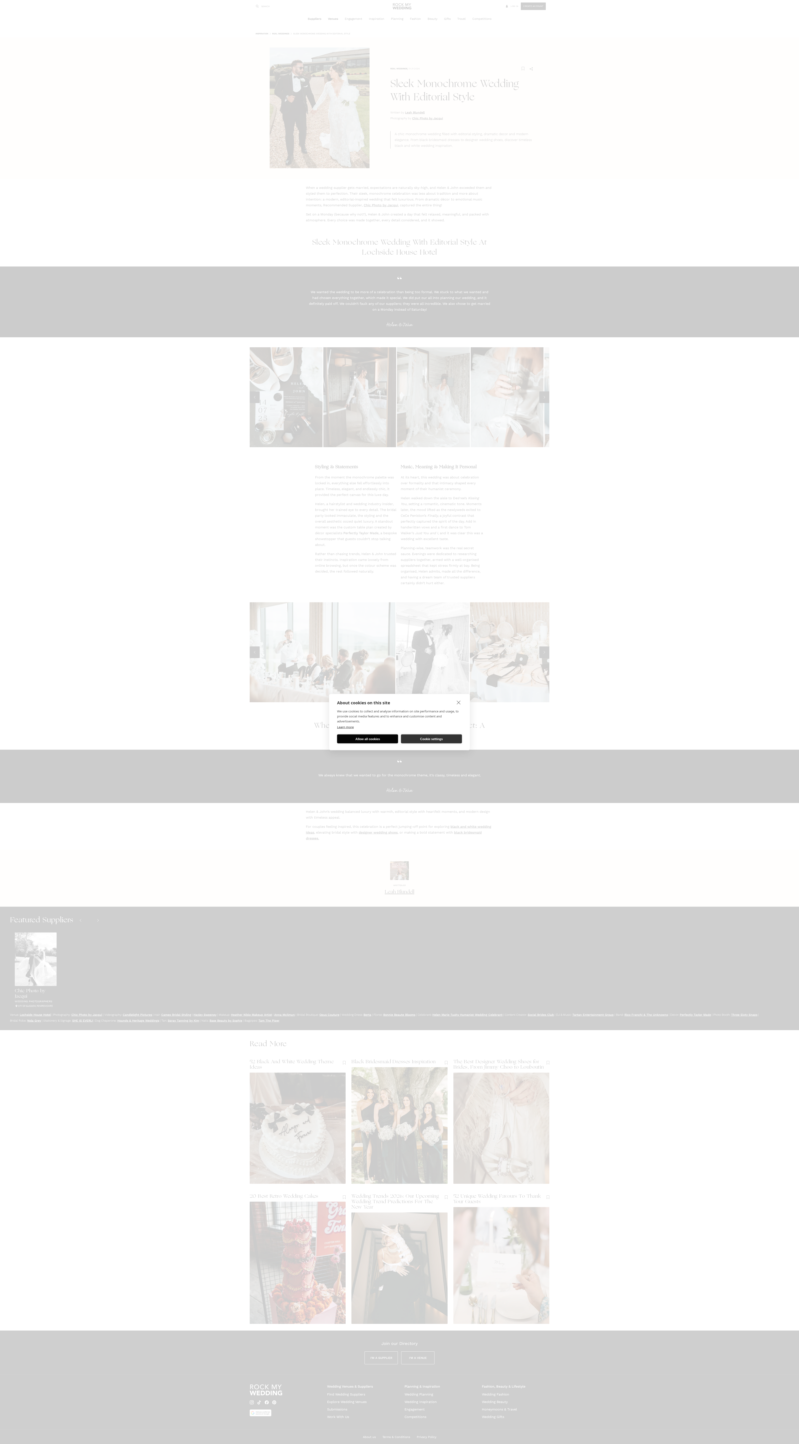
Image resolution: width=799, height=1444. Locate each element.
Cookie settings (431, 739)
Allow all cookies (367, 739)
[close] (458, 702)
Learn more (345, 727)
